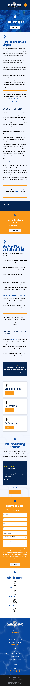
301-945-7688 (15, 632)
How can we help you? (8, 541)
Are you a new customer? (9, 536)
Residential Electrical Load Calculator (15, 654)
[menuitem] (8, 679)
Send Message (15, 564)
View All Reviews (15, 492)
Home (15, 651)
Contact (15, 664)
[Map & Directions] (15, 644)
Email (4, 527)
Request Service (15, 230)
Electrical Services (15, 656)
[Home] (14, 5)
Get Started (9, 410)
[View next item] (16, 487)
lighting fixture (14, 339)
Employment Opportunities (15, 659)
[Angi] (13, 671)
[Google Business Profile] (16, 671)
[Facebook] (10, 671)
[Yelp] (19, 671)
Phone (4, 523)
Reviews (15, 662)
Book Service (15, 27)
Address (5, 532)
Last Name (5, 518)
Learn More (9, 393)
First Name (5, 514)
